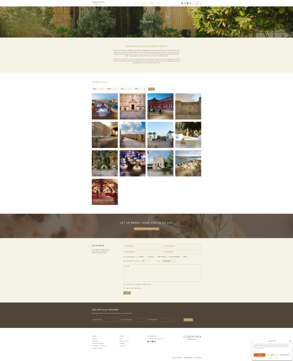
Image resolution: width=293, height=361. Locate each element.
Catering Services (98, 343)
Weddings (136, 3)
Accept (259, 355)
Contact (197, 3)
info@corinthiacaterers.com (156, 338)
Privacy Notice (276, 358)
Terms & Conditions (177, 358)
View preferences (285, 355)
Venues (144, 3)
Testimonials (124, 341)
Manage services (257, 350)
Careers (122, 343)
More (165, 3)
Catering (151, 3)
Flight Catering (97, 348)
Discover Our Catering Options (146, 228)
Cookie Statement (269, 358)
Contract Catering (99, 346)
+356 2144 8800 (152, 336)
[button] (290, 341)
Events (128, 3)
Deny (272, 355)
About (159, 3)
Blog (121, 338)
